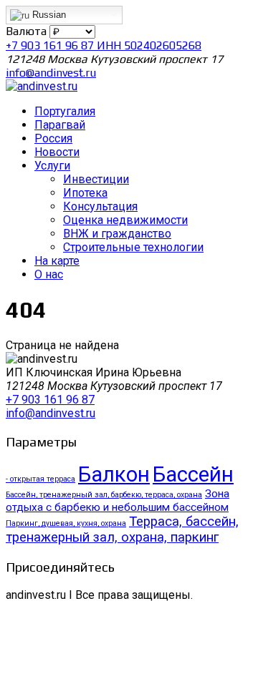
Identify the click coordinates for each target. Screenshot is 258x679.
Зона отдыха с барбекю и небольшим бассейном (117, 500)
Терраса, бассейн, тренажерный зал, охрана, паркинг (122, 529)
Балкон (114, 474)
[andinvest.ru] (41, 86)
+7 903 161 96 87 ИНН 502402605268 (103, 45)
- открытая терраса (40, 479)
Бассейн (193, 474)
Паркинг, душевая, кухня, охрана (66, 523)
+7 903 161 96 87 (50, 399)
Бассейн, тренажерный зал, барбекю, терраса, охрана (104, 494)
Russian (47, 14)
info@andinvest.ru (51, 72)
